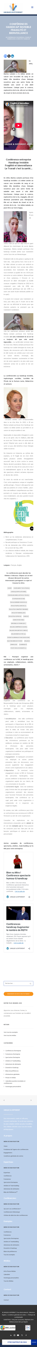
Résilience (27, 641)
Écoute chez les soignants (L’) (18, 648)
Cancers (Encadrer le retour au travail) (18, 595)
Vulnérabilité (23, 644)
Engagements (8, 1153)
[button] (32, 7)
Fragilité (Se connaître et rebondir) (18, 609)
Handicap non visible (18, 620)
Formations (7, 1179)
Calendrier (7, 1275)
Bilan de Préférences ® (10, 1192)
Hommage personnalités (11, 1278)
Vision (5, 1146)
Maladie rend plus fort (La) (18, 634)
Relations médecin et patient (14, 641)
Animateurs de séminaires (11, 1189)
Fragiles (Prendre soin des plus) (18, 602)
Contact (6, 1300)
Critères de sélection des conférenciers (16, 1215)
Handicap (26, 616)
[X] (8, 56)
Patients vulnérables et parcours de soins (18, 637)
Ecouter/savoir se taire (18, 599)
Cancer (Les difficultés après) (18, 592)
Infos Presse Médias (10, 1271)
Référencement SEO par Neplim (18, 1322)
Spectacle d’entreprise (11, 1182)
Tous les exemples (9, 1255)
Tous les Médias (8, 1281)
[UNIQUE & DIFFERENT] (13, 7)
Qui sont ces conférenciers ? (12, 1209)
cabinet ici (29, 823)
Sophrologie (13, 644)
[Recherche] (18, 983)
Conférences (8, 1176)
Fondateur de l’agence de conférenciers (16, 1149)
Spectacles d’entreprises (11, 1238)
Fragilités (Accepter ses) (15, 616)
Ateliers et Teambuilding (11, 1242)
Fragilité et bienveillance (18, 613)
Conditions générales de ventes (13, 1156)
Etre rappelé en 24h (17, 1342)
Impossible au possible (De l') (18, 623)
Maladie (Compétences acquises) (18, 627)
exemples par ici (17, 826)
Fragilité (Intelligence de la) (18, 606)
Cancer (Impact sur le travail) (21, 588)
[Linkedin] (12, 56)
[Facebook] (5, 56)
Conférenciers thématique (12, 1212)
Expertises (7, 1173)
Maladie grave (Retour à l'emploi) (18, 630)
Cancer (9, 588)
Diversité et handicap (23, 39)
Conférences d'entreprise (15, 37)
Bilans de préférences (10, 1251)
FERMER (34, 1342)
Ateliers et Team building (11, 1186)
